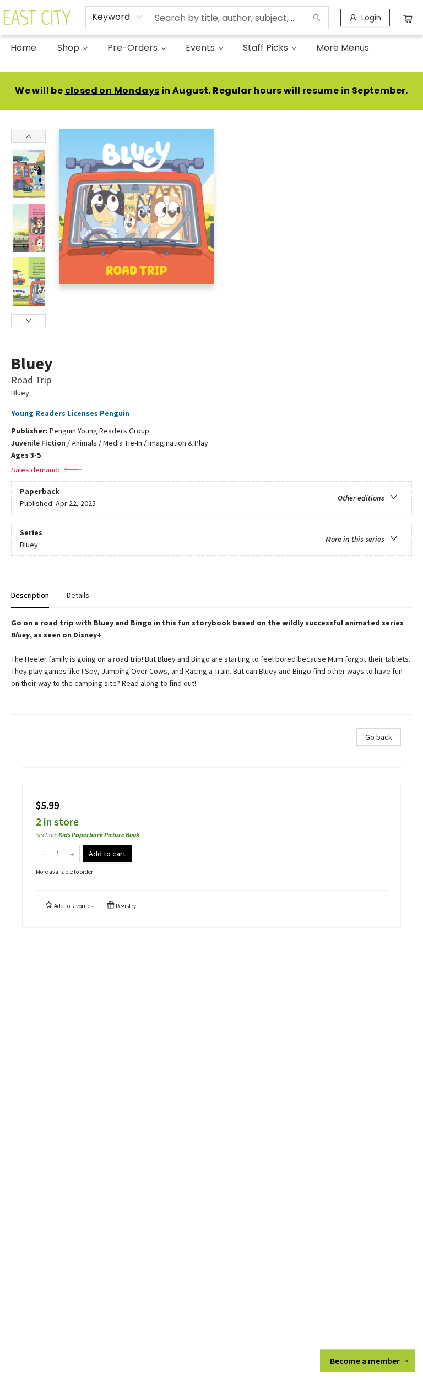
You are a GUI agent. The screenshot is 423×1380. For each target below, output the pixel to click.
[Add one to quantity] (72, 854)
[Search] (317, 18)
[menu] (211, 48)
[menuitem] (23, 48)
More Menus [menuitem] (342, 47)
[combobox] (117, 17)
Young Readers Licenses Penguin (70, 413)
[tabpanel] (211, 666)
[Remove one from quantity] (43, 854)
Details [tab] (78, 595)
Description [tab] (30, 595)
